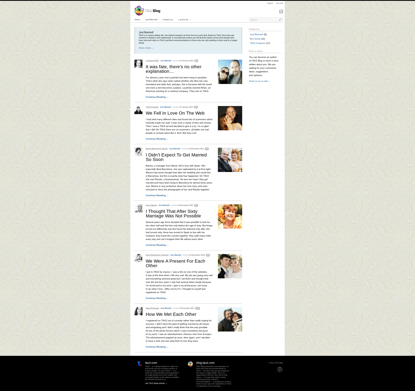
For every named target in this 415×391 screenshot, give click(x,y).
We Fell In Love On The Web (175, 113)
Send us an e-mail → (260, 81)
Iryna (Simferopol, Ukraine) (157, 255)
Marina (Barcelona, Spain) (157, 149)
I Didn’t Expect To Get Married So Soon (176, 157)
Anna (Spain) (151, 205)
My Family (255, 38)
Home (137, 19)
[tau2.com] (137, 370)
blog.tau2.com (205, 362)
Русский (279, 3)
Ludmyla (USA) (152, 61)
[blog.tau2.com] (189, 370)
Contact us (168, 19)
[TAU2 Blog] (147, 15)
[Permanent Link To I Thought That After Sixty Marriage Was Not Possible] (230, 216)
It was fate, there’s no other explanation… (173, 69)
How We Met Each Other (171, 314)
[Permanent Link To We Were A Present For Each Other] (230, 266)
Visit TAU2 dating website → (156, 383)
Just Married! (151, 19)
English (270, 3)
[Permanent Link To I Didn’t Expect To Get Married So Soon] (230, 160)
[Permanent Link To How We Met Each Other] (230, 319)
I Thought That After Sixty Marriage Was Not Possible (173, 213)
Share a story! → (146, 48)
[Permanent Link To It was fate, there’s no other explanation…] (230, 72)
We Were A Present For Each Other (175, 263)
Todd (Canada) (152, 107)
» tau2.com (183, 19)
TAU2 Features (257, 43)
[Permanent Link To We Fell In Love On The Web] (230, 118)
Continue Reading (157, 97)
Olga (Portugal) (152, 308)
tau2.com (151, 362)
